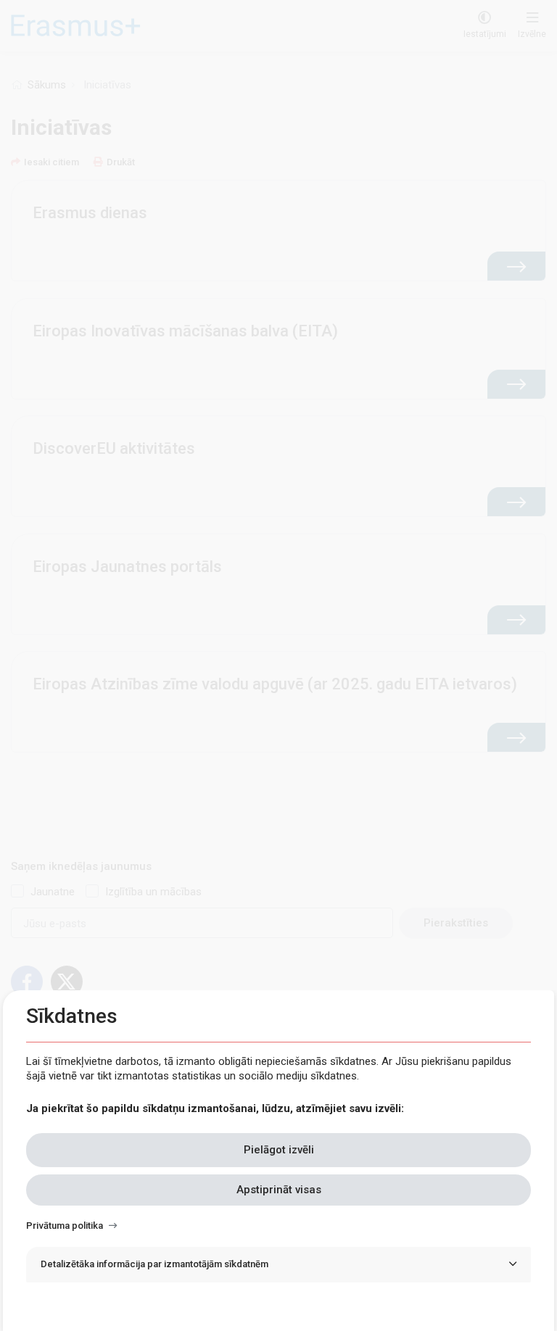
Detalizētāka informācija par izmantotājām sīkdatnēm (154, 1264)
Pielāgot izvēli (279, 1149)
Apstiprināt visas (278, 1189)
